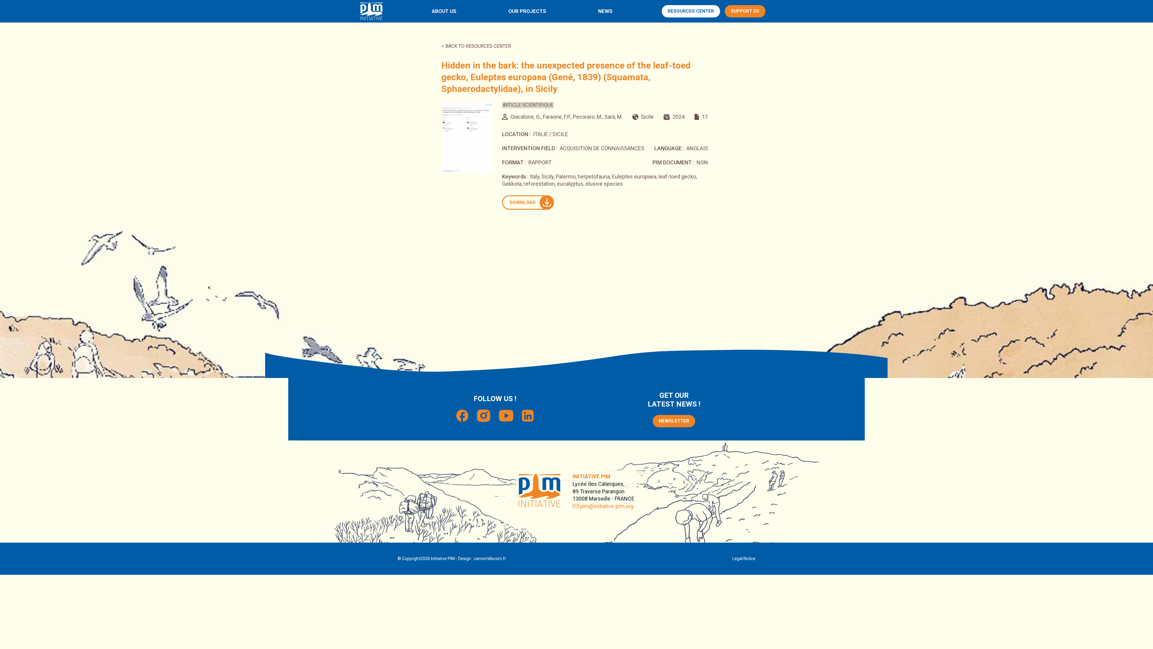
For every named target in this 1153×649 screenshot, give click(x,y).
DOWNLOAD (523, 202)
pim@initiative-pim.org (607, 506)
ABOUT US (444, 11)
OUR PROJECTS (527, 11)
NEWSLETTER (674, 421)
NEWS (605, 11)
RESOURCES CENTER (691, 11)
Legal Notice (743, 558)
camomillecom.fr (490, 558)
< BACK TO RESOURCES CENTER (476, 46)
